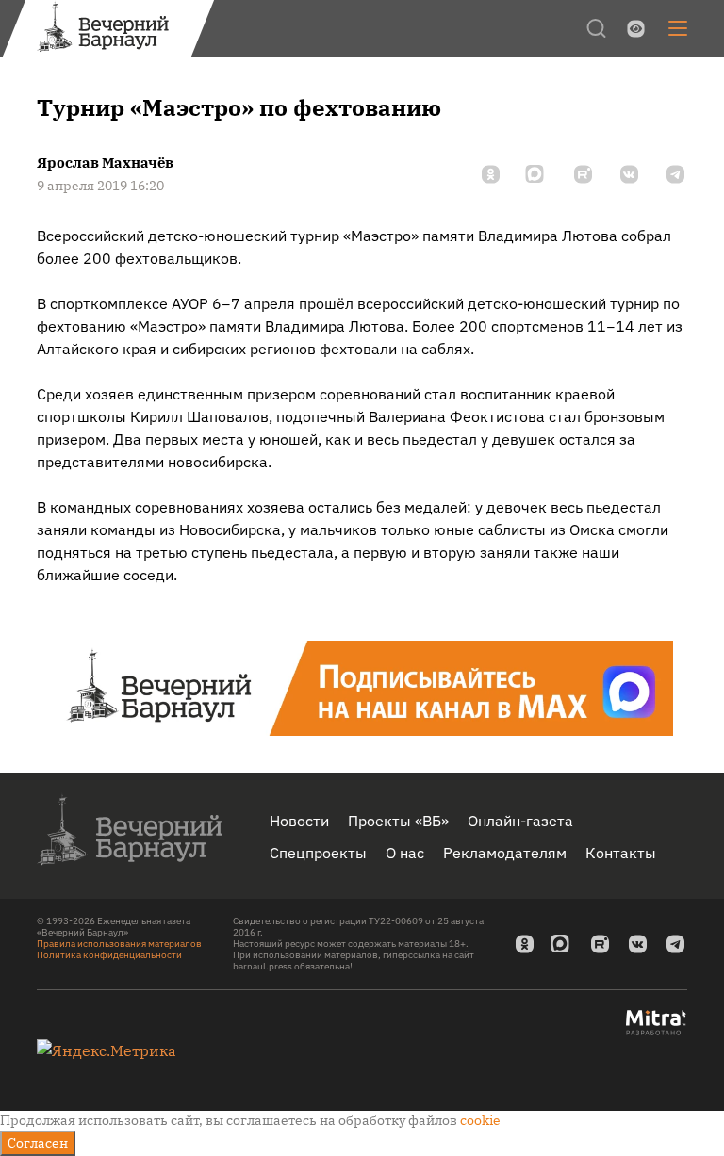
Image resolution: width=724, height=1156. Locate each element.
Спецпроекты (318, 852)
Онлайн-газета (520, 820)
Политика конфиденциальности (109, 955)
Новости (299, 820)
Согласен (38, 1142)
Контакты (620, 852)
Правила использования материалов (119, 943)
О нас (405, 852)
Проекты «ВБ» (398, 820)
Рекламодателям (505, 852)
